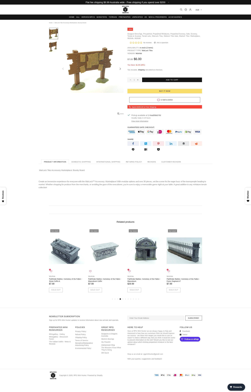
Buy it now (164, 91)
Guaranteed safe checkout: (141, 127)
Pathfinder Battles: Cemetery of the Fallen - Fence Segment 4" (183, 280)
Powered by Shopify (95, 375)
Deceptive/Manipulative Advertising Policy (84, 344)
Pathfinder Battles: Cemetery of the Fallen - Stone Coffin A (65, 280)
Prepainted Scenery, (178, 34)
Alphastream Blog (108, 345)
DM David (105, 353)
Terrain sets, (146, 36)
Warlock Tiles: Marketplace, (189, 36)
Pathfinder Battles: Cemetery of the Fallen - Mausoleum (143, 280)
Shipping (141, 70)
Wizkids (138, 38)
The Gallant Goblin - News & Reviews (60, 343)
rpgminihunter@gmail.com (153, 354)
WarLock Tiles (147, 51)
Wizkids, (130, 38)
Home (51, 22)
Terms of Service (81, 340)
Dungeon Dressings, (135, 34)
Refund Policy (80, 334)
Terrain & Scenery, (134, 36)
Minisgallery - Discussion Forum (58, 338)
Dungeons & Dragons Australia (109, 335)
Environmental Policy (83, 348)
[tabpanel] (66, 262)
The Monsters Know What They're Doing (111, 349)
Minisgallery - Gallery (57, 334)
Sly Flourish (105, 342)
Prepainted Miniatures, (161, 34)
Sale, (188, 34)
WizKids (139, 53)
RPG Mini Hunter (125, 9)
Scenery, (194, 34)
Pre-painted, (147, 34)
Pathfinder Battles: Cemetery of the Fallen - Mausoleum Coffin (104, 280)
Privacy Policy (80, 331)
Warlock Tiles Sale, (171, 36)
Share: (130, 139)
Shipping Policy (81, 337)
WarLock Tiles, (157, 36)
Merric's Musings (107, 339)
